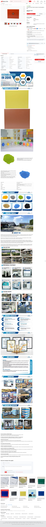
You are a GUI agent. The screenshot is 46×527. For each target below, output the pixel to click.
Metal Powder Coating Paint (4, 518)
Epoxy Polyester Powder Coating (37, 507)
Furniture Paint (10, 4)
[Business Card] (44, 56)
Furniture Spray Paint (31, 513)
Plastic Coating (7, 513)
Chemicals (3, 4)
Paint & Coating (6, 4)
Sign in (44, 1)
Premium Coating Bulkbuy (33, 518)
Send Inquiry (39, 59)
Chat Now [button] (40, 61)
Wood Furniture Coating (17, 513)
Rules (44, 3)
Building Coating (3, 513)
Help (33, 3)
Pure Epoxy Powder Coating (26, 507)
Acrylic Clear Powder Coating (4, 507)
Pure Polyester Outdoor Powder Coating (16, 507)
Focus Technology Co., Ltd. (18, 524)
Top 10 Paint (24, 518)
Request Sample (38, 15)
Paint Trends (28, 518)
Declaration (30, 524)
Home (1, 4)
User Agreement (26, 524)
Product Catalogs (10, 504)
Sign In (27, 50)
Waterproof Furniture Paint (24, 513)
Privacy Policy (33, 524)
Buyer (29, 3)
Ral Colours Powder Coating (18, 518)
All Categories (3, 3)
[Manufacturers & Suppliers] (4, 1)
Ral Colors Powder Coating (11, 518)
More (1, 519)
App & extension (37, 3)
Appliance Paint (12, 513)
